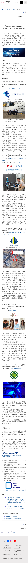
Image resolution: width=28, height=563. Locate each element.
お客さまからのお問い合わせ (13, 517)
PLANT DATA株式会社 (15, 368)
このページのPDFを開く (10, 9)
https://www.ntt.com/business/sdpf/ (16, 490)
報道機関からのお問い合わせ (13, 518)
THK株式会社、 (13, 158)
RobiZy (19, 162)
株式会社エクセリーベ (15, 310)
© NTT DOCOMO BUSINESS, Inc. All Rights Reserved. (12, 558)
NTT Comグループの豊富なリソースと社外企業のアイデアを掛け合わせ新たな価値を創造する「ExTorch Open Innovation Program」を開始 (16, 500)
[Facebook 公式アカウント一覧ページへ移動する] (8, 541)
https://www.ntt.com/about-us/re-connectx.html (11, 456)
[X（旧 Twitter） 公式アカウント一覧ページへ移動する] (4, 541)
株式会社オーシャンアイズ (16, 88)
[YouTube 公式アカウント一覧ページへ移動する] (15, 541)
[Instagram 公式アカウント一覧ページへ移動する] (11, 541)
